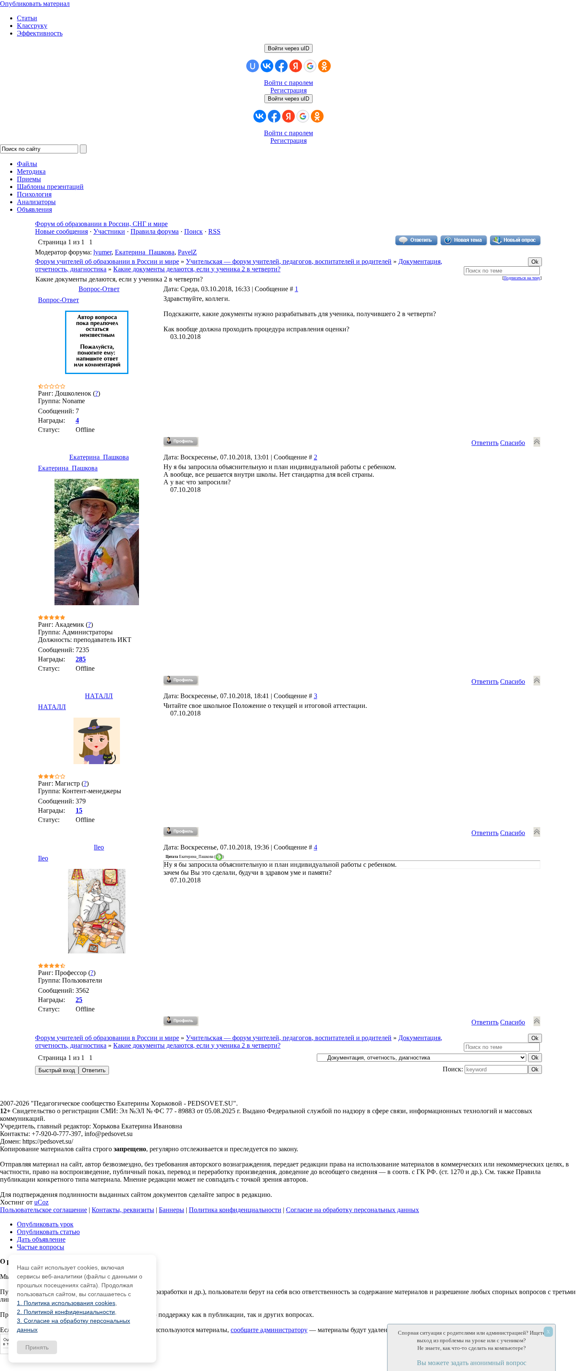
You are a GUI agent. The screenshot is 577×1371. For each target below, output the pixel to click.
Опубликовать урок (45, 1224)
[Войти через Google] (310, 66)
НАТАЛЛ (99, 695)
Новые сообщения (61, 231)
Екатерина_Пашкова (144, 252)
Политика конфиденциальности (235, 1209)
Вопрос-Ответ (99, 288)
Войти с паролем (288, 82)
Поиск (193, 231)
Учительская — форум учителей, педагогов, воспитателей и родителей (289, 261)
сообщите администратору (269, 1329)
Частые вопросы (40, 1247)
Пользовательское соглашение (43, 1209)
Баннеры (171, 1209)
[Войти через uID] (252, 66)
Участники (109, 231)
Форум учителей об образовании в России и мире (107, 261)
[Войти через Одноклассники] (324, 66)
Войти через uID (288, 48)
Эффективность (40, 33)
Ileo (99, 847)
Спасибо (512, 442)
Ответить (484, 442)
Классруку (32, 25)
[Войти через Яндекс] (295, 66)
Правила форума (155, 231)
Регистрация (288, 90)
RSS (214, 231)
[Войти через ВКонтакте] (267, 66)
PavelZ (187, 252)
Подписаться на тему (522, 278)
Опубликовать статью (48, 1231)
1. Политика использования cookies (66, 1303)
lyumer (102, 252)
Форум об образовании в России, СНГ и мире (101, 223)
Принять (37, 1347)
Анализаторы (36, 201)
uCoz (41, 1202)
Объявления (34, 209)
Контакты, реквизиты (123, 1209)
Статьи (27, 18)
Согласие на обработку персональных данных (352, 1209)
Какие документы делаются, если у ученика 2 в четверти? (196, 269)
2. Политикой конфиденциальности (66, 1311)
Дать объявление (41, 1239)
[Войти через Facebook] (281, 66)
